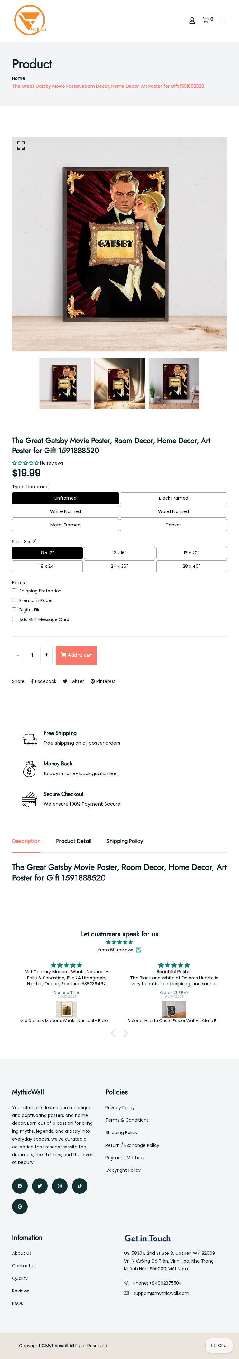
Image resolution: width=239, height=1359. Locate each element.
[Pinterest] (20, 1206)
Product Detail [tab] (73, 841)
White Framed (65, 511)
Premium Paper (36, 601)
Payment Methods (125, 1158)
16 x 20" (191, 553)
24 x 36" (119, 566)
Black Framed (173, 498)
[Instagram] (60, 1186)
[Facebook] (20, 1186)
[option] (119, 244)
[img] (119, 942)
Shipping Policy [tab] (125, 841)
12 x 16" (119, 553)
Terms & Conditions (127, 1120)
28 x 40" (191, 566)
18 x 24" (47, 566)
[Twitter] (40, 1186)
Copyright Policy (123, 1170)
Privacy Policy (120, 1107)
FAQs (17, 1303)
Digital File (30, 610)
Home (18, 78)
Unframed (65, 498)
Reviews (20, 1291)
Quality (20, 1278)
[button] (114, 1033)
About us (21, 1253)
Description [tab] (26, 841)
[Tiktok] (79, 1186)
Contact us (24, 1266)
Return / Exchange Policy (132, 1145)
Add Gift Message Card (44, 620)
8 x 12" (47, 553)
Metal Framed (65, 525)
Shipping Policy (121, 1132)
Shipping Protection (40, 591)
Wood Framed (173, 511)
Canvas (173, 525)
